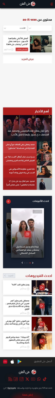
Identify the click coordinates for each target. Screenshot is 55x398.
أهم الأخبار (42, 111)
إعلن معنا (27, 394)
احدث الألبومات (41, 201)
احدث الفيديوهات (30, 276)
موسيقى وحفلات (21, 49)
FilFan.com (47, 388)
